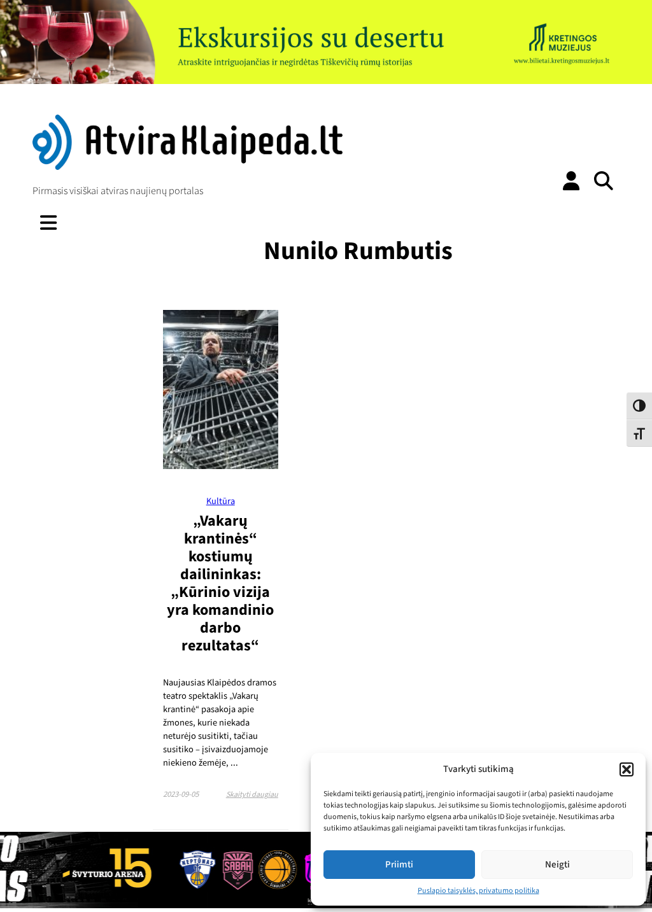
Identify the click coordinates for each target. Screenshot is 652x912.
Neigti (557, 864)
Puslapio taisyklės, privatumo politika (478, 890)
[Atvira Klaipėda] (187, 167)
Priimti (399, 864)
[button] (626, 769)
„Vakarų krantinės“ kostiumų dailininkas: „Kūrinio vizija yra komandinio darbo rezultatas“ (220, 583)
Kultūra (220, 501)
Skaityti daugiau (252, 794)
